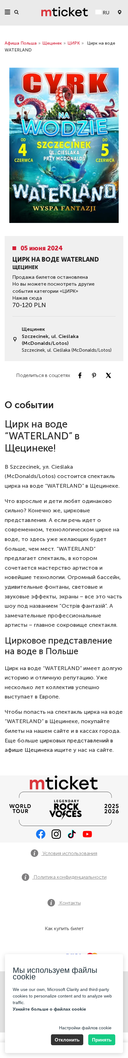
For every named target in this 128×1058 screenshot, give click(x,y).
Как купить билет (64, 928)
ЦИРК (73, 43)
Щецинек (52, 43)
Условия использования (69, 853)
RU (105, 13)
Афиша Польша (21, 43)
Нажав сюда (27, 298)
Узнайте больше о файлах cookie (49, 1009)
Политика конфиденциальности (69, 877)
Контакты (69, 903)
